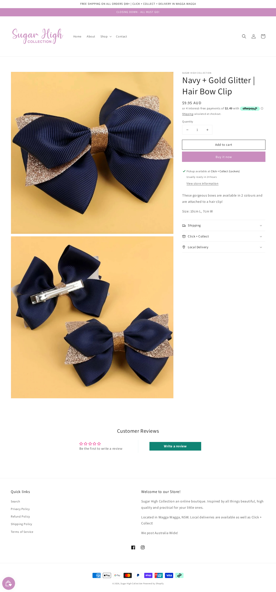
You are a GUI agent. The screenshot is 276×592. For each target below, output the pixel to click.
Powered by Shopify (153, 583)
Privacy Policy (20, 509)
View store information (202, 183)
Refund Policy (20, 516)
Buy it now (224, 157)
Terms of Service (22, 532)
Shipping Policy (21, 524)
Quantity (187, 121)
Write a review (175, 446)
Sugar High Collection (132, 583)
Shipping (187, 113)
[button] (244, 36)
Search (15, 501)
